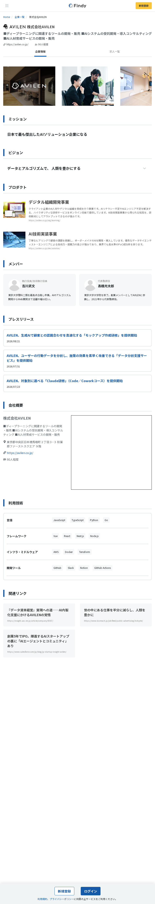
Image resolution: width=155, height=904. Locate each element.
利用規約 (42, 899)
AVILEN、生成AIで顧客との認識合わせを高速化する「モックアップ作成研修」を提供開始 (72, 335)
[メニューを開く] (6, 5)
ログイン (90, 891)
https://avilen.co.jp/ (17, 44)
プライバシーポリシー (62, 899)
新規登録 (144, 5)
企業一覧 (19, 17)
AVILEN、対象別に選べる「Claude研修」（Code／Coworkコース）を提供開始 (65, 380)
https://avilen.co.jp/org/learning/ (44, 220)
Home (6, 17)
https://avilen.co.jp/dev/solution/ (44, 248)
